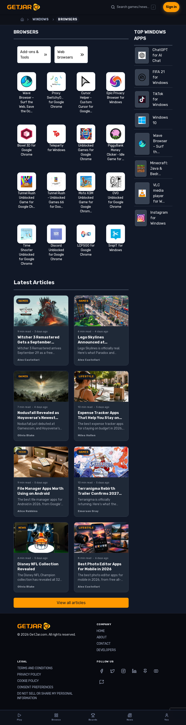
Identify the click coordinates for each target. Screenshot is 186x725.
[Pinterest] (145, 671)
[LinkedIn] (134, 671)
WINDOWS (41, 19)
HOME (101, 631)
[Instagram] (123, 671)
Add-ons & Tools (29, 54)
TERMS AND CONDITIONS (35, 668)
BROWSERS (67, 19)
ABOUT (102, 637)
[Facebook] (102, 671)
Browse (56, 719)
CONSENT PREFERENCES (35, 687)
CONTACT (104, 644)
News (130, 719)
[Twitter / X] (112, 671)
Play (19, 719)
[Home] (22, 19)
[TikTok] (102, 682)
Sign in (171, 7)
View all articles (71, 602)
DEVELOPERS (106, 650)
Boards (92, 719)
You (166, 719)
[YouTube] (156, 671)
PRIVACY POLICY (29, 674)
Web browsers (65, 54)
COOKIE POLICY (28, 681)
